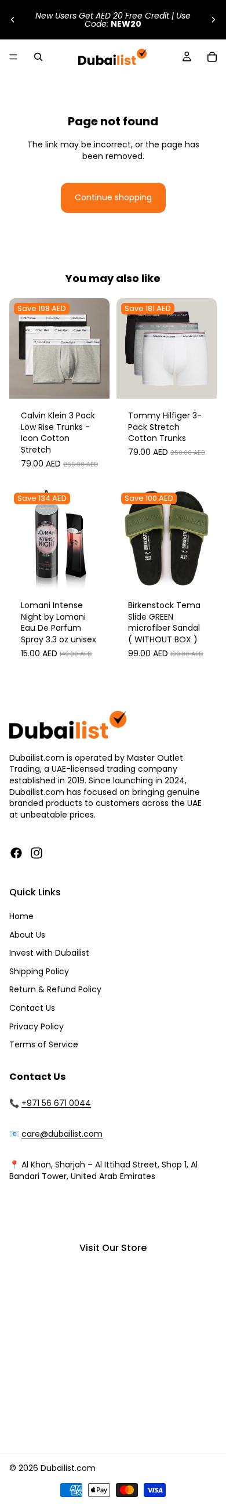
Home (21, 916)
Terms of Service (43, 1044)
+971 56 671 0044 (56, 1103)
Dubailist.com (68, 1468)
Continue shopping (113, 197)
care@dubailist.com (62, 1134)
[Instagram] (36, 853)
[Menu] (13, 57)
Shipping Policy (39, 971)
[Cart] (212, 57)
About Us (27, 935)
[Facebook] (16, 853)
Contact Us (32, 1008)
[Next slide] (213, 19)
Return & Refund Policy (55, 989)
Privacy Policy (36, 1026)
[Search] (38, 57)
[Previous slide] (12, 19)
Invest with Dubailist (49, 953)
